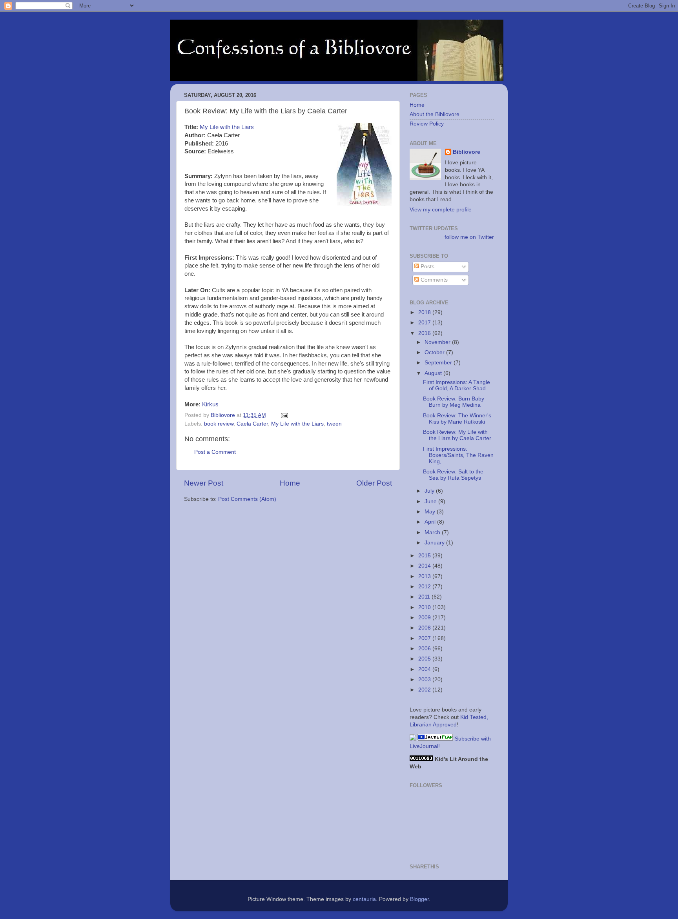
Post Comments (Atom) (247, 499)
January (435, 543)
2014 (425, 566)
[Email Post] (284, 415)
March (433, 532)
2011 (425, 597)
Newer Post (203, 483)
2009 (425, 618)
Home (290, 483)
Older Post (374, 483)
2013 (425, 576)
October (435, 352)
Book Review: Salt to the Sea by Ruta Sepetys (453, 475)
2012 (425, 587)
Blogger (419, 899)
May (431, 512)
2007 (425, 638)
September (439, 363)
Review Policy (427, 124)
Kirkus (210, 404)
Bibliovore (466, 152)
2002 (425, 690)
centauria (364, 899)
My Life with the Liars (227, 127)
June (431, 501)
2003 (425, 679)
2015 (425, 556)
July (430, 491)
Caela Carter (252, 424)
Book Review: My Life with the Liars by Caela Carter (457, 435)
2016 (425, 333)
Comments (433, 280)
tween (334, 424)
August (434, 373)
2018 (425, 312)
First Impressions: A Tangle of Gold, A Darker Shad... (456, 385)
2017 (425, 323)
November (438, 342)
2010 (425, 607)
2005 (425, 659)
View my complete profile (441, 210)
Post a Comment (215, 452)
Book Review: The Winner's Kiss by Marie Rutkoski (457, 419)
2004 (425, 669)
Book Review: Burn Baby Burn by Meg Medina (453, 402)
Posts (426, 266)
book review (218, 424)
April (431, 522)
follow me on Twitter (469, 237)
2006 (425, 648)
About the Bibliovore (434, 114)
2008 (425, 628)
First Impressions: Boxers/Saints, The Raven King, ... (458, 455)
